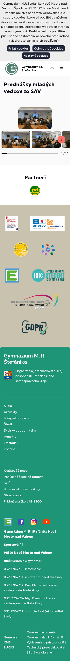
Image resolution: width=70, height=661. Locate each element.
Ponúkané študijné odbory (23, 477)
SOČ (7, 483)
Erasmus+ (11, 443)
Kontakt (10, 449)
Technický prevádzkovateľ (46, 647)
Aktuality (10, 412)
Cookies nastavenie (41, 632)
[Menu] (61, 68)
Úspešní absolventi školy (22, 489)
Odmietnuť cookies (48, 48)
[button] (52, 69)
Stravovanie (12, 495)
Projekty (10, 436)
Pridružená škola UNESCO (23, 501)
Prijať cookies (18, 48)
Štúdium (10, 424)
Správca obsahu (40, 652)
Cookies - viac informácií (45, 637)
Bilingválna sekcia (16, 418)
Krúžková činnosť (16, 470)
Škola (8, 406)
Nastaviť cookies (36, 55)
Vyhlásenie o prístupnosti (45, 642)
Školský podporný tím (20, 430)
